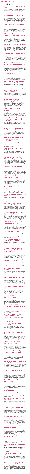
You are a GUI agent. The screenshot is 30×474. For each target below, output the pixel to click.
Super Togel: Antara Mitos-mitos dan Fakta (14, 287)
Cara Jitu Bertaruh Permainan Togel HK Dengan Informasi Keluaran (15, 54)
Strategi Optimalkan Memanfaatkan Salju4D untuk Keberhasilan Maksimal (14, 25)
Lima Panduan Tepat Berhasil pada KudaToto (13, 149)
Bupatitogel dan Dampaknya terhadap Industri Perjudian (14, 185)
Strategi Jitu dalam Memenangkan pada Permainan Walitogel (13, 129)
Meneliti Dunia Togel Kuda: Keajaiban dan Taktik (14, 278)
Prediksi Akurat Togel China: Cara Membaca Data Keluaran (13, 342)
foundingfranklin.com (7, 1)
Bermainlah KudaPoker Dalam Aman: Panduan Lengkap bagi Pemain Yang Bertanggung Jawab (14, 250)
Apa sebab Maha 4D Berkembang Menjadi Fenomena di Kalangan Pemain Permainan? (15, 44)
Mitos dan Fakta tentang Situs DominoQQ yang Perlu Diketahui (13, 314)
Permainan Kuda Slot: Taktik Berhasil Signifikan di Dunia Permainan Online (14, 213)
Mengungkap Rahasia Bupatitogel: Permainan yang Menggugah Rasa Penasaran (13, 119)
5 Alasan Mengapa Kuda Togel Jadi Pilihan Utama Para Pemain (13, 222)
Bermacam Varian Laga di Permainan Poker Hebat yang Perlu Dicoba (14, 100)
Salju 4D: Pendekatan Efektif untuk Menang (13, 16)
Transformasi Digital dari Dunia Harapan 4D (12, 324)
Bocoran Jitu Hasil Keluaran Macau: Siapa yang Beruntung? (14, 417)
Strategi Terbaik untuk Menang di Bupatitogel (13, 109)
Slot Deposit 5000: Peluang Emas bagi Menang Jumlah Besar (14, 296)
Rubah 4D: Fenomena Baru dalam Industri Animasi (13, 371)
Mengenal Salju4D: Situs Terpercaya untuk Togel (14, 398)
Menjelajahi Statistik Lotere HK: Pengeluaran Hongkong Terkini (12, 204)
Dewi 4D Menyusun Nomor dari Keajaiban (12, 268)
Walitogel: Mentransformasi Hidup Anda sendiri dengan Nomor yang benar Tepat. (13, 139)
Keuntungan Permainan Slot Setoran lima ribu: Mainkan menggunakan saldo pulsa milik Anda (15, 361)
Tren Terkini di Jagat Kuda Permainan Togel (14, 7)
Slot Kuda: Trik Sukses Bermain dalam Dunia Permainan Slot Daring (14, 230)
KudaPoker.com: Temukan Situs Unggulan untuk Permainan (12, 239)
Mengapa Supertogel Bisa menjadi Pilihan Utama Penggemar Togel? (13, 158)
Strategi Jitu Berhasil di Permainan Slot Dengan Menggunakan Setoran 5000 (15, 305)
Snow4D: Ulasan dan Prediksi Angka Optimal (14, 333)
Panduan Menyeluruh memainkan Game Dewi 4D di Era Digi (15, 72)
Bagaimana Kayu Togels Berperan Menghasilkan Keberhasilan (13, 463)
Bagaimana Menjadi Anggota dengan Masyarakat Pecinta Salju (14, 259)
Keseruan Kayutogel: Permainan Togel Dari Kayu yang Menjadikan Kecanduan (15, 63)
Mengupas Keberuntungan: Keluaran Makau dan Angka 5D (14, 426)
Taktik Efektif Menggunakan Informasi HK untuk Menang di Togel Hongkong (14, 34)
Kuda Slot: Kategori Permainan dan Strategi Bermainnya (13, 91)
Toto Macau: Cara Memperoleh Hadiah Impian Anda (14, 444)
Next (25, 471)
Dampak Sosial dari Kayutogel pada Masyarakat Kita (14, 435)
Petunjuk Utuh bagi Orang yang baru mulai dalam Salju (14, 389)
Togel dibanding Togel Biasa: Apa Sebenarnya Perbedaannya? (13, 167)
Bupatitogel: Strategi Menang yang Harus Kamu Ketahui (13, 408)
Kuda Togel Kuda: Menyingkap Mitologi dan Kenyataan (15, 194)
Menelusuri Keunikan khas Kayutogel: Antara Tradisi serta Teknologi (14, 351)
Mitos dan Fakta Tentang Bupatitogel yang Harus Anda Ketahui (14, 176)
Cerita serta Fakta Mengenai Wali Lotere (13, 454)
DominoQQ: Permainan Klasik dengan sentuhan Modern (14, 380)
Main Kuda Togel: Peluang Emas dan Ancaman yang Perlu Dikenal (14, 81)
